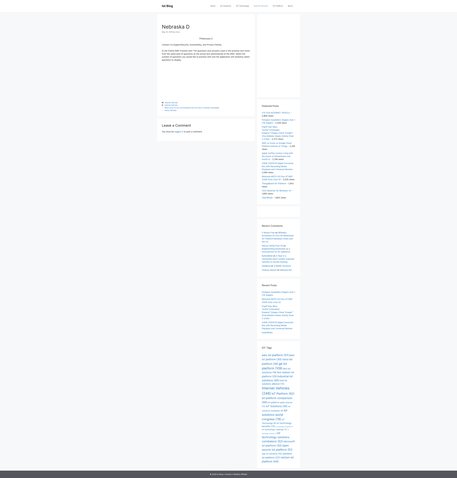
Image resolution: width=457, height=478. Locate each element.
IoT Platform (278, 6)
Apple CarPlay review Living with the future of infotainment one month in (277, 156)
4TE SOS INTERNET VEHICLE (276, 113)
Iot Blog (167, 6)
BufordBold (267, 256)
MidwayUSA (286, 270)
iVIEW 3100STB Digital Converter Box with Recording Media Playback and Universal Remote (277, 166)
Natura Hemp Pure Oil (272, 246)
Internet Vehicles (261, 6)
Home (212, 6)
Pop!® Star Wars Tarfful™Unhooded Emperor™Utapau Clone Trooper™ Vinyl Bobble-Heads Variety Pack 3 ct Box (278, 133)
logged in (178, 131)
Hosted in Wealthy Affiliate (236, 474)
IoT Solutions (225, 6)
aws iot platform (275, 355)
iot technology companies (284, 426)
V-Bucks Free (268, 232)
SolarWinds (267, 197)
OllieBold (266, 266)
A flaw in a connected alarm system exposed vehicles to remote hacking (278, 259)
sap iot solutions (272, 453)
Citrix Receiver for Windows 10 (276, 190)
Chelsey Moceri (269, 270)
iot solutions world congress (274, 415)
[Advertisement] (206, 81)
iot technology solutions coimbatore (275, 437)
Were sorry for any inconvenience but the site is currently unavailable (192, 108)
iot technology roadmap (274, 429)
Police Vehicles (170, 110)
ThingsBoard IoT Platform (274, 183)
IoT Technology (242, 6)
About (290, 6)
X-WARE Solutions (282, 266)
